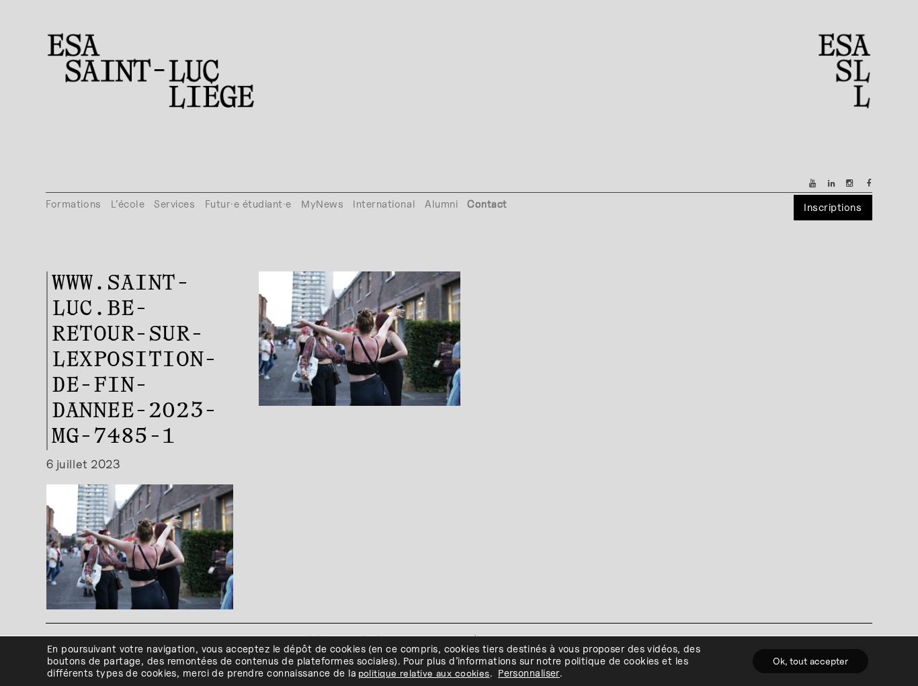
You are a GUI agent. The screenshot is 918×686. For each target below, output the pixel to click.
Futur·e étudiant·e (248, 204)
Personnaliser (529, 673)
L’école (128, 204)
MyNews (322, 204)
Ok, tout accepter (810, 661)
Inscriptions (833, 207)
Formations (73, 204)
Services (174, 204)
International (384, 204)
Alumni (441, 204)
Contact (487, 204)
